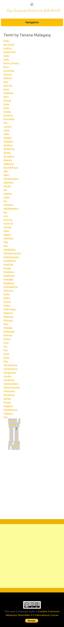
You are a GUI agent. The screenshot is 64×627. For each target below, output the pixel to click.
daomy (7, 152)
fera (6, 350)
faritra (7, 298)
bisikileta (8, 93)
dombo (7, 186)
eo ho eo (8, 223)
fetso (6, 354)
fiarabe (7, 376)
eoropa (7, 227)
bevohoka (9, 70)
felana (7, 339)
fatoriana (8, 316)
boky (6, 108)
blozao (7, 100)
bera (6, 67)
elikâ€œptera (11, 208)
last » (15, 447)
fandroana (9, 275)
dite (6, 171)
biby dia (8, 85)
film (6, 417)
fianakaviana (10, 365)
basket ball (10, 52)
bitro (6, 96)
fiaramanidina (11, 383)
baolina (8, 48)
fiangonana (10, 372)
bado (6, 41)
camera (8, 126)
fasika (7, 305)
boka (6, 104)
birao (6, 89)
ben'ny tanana (11, 63)
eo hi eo (8, 219)
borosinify (9, 119)
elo (5, 212)
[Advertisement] (32, 485)
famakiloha (9, 249)
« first (12, 421)
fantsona (8, 290)
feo (5, 346)
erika (6, 231)
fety (6, 361)
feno (6, 342)
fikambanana (11, 410)
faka (6, 242)
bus (6, 123)
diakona (8, 160)
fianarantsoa (10, 369)
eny (6, 216)
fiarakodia (9, 380)
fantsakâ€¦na (11, 287)
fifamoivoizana (12, 387)
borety (7, 111)
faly (6, 246)
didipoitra (9, 164)
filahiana (8, 413)
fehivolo (8, 335)
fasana (7, 301)
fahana (7, 234)
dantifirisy (9, 149)
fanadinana (10, 260)
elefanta (8, 205)
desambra (9, 156)
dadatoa (8, 145)
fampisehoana (11, 257)
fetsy (6, 357)
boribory (8, 115)
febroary (8, 320)
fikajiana (8, 406)
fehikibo (8, 328)
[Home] (32, 4)
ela (5, 201)
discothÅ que (11, 167)
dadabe (8, 137)
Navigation (32, 22)
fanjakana (9, 283)
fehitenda (9, 331)
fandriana (9, 272)
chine (7, 130)
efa (5, 190)
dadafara (8, 141)
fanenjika (9, 279)
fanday (7, 268)
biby (6, 82)
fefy (6, 324)
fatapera (8, 313)
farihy (7, 294)
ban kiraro (9, 44)
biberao (8, 74)
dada (6, 134)
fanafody (8, 264)
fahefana (8, 238)
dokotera (9, 182)
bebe (6, 55)
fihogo (7, 402)
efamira (8, 193)
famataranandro (12, 253)
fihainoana (9, 391)
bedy (6, 59)
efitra (7, 197)
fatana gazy (10, 309)
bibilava (8, 78)
